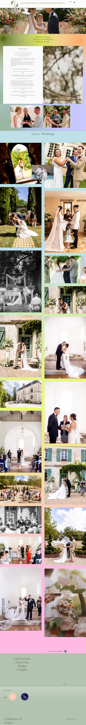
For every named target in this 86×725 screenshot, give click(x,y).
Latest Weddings (43, 134)
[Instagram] (71, 1)
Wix (75, 719)
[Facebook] (69, 1)
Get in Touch (8, 690)
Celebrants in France (13, 721)
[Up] (65, 651)
